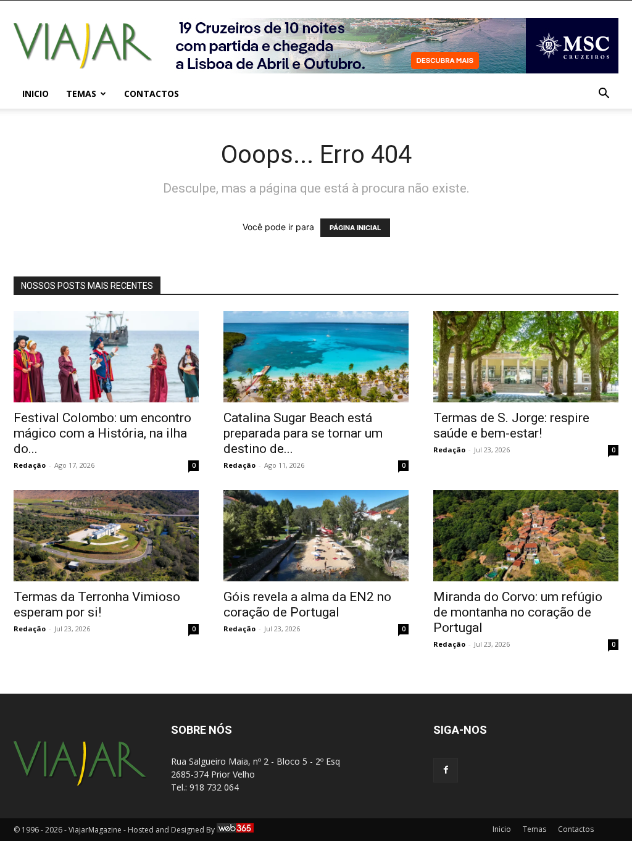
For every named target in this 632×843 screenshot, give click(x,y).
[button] (603, 95)
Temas (81, 93)
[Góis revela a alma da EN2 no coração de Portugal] (316, 535)
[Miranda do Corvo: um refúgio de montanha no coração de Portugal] (525, 535)
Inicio (35, 93)
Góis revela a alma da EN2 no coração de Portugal (307, 604)
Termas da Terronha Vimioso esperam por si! (97, 604)
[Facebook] (445, 770)
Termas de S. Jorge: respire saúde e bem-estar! (511, 425)
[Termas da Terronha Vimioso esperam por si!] (106, 535)
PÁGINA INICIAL (355, 227)
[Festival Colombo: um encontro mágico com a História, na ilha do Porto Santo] (106, 356)
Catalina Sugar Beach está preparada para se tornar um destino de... (303, 433)
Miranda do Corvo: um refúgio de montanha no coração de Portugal (517, 612)
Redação (30, 465)
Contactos (151, 93)
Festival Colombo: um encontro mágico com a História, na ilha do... (102, 433)
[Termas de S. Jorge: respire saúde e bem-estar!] (525, 356)
